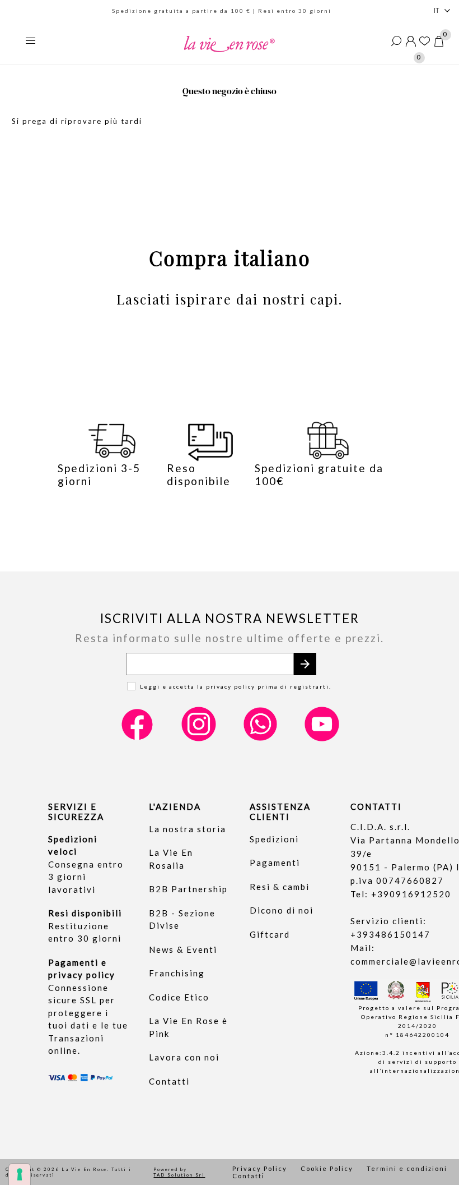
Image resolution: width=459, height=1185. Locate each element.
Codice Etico (179, 997)
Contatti (169, 1081)
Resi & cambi (280, 887)
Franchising (177, 973)
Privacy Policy (259, 1168)
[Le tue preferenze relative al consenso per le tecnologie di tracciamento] (19, 1174)
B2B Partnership (188, 889)
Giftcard (270, 934)
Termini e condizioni (407, 1168)
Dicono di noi (281, 910)
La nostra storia (187, 829)
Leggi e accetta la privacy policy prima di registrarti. (235, 686)
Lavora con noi (184, 1057)
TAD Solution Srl (179, 1175)
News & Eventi (183, 949)
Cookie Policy (327, 1168)
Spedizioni (274, 839)
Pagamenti (275, 862)
